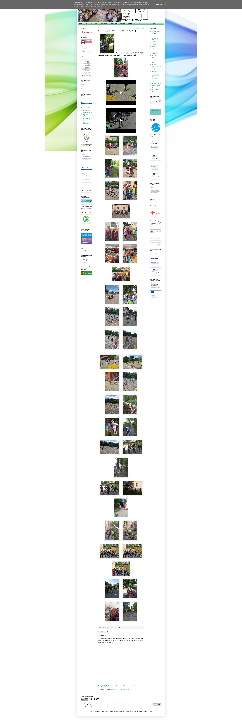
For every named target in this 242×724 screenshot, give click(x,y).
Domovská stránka (121, 686)
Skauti (153, 62)
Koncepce (154, 55)
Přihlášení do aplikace (86, 119)
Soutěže (154, 64)
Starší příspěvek (139, 686)
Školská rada (113, 23)
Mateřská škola (156, 57)
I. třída (153, 42)
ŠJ (96, 23)
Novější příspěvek (103, 686)
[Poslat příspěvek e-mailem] (119, 627)
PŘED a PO (154, 253)
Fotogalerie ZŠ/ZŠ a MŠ (155, 39)
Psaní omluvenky (86, 122)
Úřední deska (156, 79)
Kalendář (153, 23)
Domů (81, 23)
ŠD (91, 23)
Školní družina (156, 89)
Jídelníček (155, 53)
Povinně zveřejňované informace (87, 260)
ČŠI (139, 23)
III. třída (154, 46)
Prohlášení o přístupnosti (90, 707)
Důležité (154, 33)
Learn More (158, 4)
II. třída (154, 44)
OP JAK (145, 23)
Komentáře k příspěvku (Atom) (120, 689)
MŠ (87, 23)
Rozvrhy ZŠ (131, 23)
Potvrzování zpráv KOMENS (87, 111)
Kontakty (122, 23)
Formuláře (155, 36)
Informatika (155, 51)
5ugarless (128, 711)
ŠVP (153, 81)
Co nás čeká (155, 31)
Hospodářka (103, 23)
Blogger (150, 711)
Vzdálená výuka (156, 66)
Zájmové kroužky (154, 72)
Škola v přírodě (156, 83)
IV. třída (154, 49)
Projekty (154, 60)
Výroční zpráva (156, 69)
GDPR (84, 251)
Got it (166, 4)
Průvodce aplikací (85, 115)
